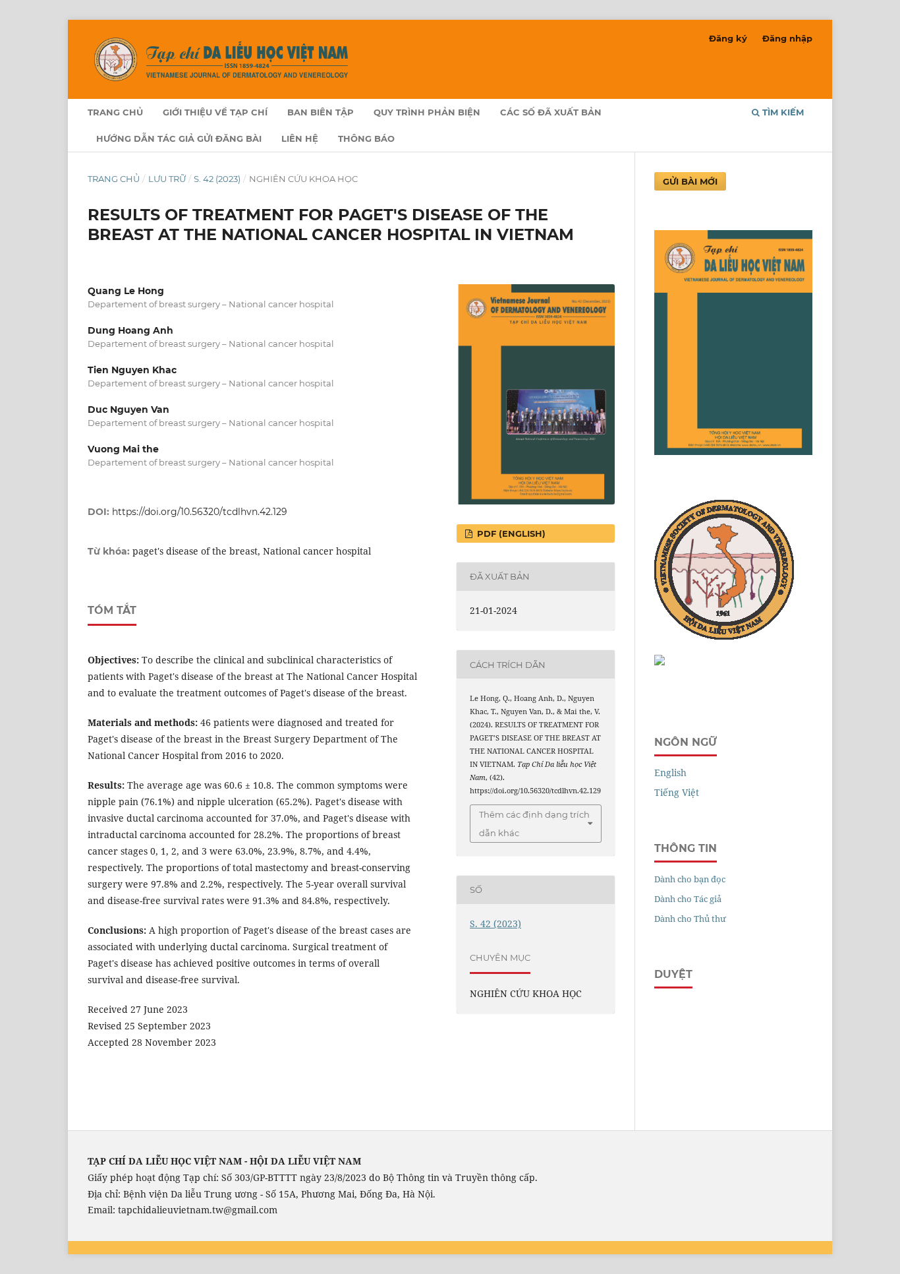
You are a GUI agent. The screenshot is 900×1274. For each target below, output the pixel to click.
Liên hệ (299, 138)
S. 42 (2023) (217, 178)
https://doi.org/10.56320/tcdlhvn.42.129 (199, 512)
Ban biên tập (320, 112)
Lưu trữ (167, 178)
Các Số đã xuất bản (551, 112)
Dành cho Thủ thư (690, 919)
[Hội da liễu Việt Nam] (724, 636)
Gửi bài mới (690, 181)
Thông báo (366, 138)
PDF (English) (510, 533)
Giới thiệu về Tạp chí (215, 112)
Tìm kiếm (782, 112)
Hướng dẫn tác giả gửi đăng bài (179, 138)
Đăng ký (728, 38)
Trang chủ (115, 112)
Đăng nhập (787, 38)
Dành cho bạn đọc (689, 879)
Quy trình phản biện (427, 112)
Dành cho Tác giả (687, 899)
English (670, 772)
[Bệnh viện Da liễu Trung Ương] (659, 661)
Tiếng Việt (676, 792)
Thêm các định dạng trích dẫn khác (534, 823)
